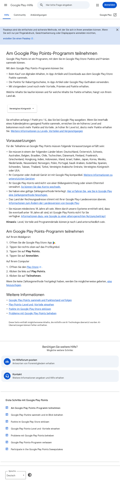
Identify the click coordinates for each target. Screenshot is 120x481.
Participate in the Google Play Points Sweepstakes (37, 449)
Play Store (33, 267)
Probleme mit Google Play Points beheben (32, 313)
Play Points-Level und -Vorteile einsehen (31, 304)
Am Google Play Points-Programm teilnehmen (35, 408)
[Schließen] (117, 30)
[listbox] (22, 108)
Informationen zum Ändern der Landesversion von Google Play (44, 203)
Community (20, 15)
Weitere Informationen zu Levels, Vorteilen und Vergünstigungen (47, 131)
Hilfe (6, 15)
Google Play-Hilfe (21, 5)
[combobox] (68, 5)
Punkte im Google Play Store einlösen (30, 309)
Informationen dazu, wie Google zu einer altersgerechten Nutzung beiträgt (63, 216)
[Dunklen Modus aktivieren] (29, 475)
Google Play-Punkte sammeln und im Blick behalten (37, 415)
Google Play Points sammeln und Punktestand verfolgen (40, 300)
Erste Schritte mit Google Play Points (27, 400)
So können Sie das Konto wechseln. (41, 187)
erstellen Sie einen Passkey (16, 38)
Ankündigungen (38, 15)
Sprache (12, 471)
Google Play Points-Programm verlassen (31, 442)
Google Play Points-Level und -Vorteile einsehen (35, 428)
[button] (5, 5)
